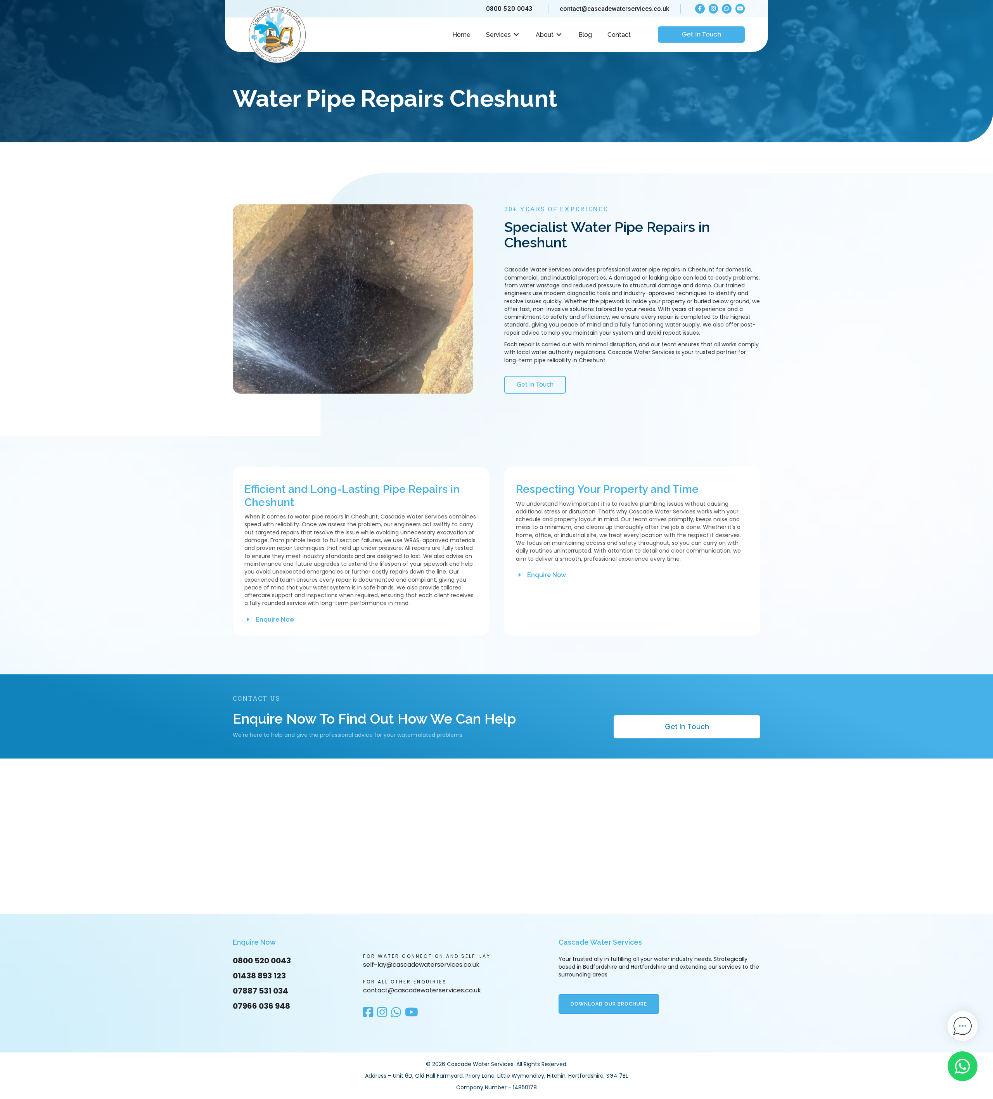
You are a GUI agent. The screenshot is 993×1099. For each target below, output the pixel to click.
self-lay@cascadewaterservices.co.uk (421, 964)
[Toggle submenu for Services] (516, 34)
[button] (269, 619)
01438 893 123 (259, 975)
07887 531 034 (260, 990)
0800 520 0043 (509, 8)
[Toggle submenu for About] (559, 34)
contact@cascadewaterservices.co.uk (614, 8)
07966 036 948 (261, 1006)
